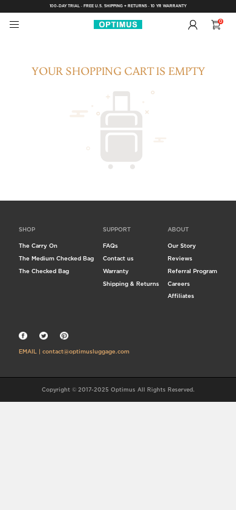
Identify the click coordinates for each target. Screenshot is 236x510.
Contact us (118, 258)
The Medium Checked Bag (56, 258)
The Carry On (38, 245)
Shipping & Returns (131, 283)
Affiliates (181, 295)
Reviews (180, 258)
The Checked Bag (44, 271)
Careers (179, 283)
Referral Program (192, 271)
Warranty (116, 271)
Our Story (182, 245)
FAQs (110, 245)
